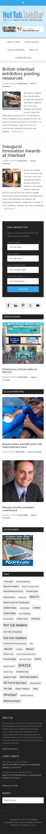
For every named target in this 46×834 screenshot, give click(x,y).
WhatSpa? (10, 695)
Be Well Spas (22, 597)
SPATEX (24, 665)
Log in (33, 825)
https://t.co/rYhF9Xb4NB (12, 775)
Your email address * (16, 276)
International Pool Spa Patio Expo (15, 643)
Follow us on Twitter (10, 786)
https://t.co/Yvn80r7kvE (11, 765)
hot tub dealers (15, 625)
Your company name (16, 265)
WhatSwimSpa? (12, 701)
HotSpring (35, 619)
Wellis (35, 689)
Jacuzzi (8, 648)
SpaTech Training (9, 666)
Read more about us (10, 749)
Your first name (13, 242)
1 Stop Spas (8, 582)
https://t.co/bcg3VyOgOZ (32, 775)
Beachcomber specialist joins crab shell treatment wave (22, 446)
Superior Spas (10, 677)
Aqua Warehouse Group (13, 591)
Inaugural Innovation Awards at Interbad (21, 151)
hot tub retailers (15, 638)
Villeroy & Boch (35, 683)
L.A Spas (19, 649)
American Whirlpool (23, 582)
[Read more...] (17, 131)
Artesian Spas (32, 591)
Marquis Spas (8, 654)
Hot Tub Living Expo (13, 632)
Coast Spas (10, 613)
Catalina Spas (24, 608)
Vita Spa (8, 688)
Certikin (36, 607)
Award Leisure (9, 597)
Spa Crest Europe (25, 659)
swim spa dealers (29, 677)
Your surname (13, 254)
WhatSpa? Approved (27, 695)
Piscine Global (10, 659)
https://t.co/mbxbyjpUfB (30, 765)
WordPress (24, 825)
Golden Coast (22, 619)
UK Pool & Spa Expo (15, 682)
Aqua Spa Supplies (11, 586)
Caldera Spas (10, 607)
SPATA (38, 659)
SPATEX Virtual (8, 672)
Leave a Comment (34, 452)
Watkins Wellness (22, 689)
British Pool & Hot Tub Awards (16, 602)
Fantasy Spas (8, 619)
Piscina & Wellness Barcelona (26, 654)
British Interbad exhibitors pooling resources (21, 74)
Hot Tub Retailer (23, 16)
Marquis (30, 649)
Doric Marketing (24, 613)
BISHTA (34, 596)
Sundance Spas (22, 672)
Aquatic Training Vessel (30, 586)
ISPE (31, 643)
